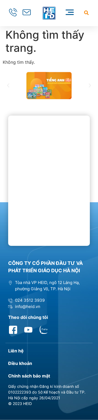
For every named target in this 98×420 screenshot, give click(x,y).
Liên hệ (16, 350)
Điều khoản (20, 363)
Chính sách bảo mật (29, 376)
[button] (86, 12)
